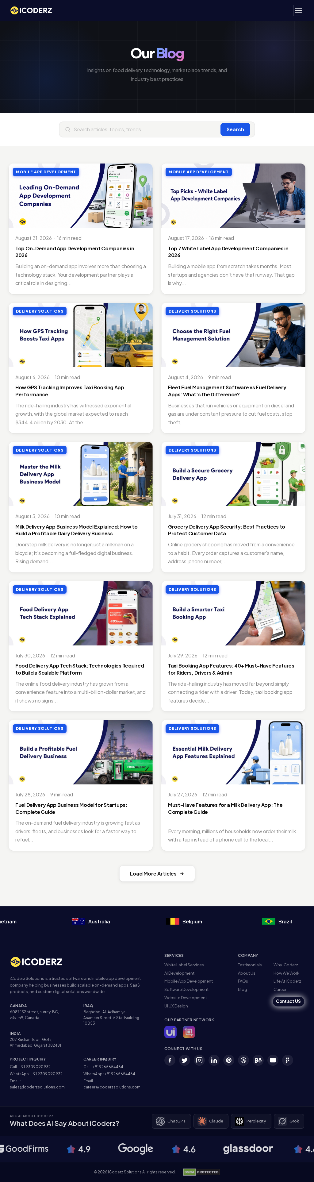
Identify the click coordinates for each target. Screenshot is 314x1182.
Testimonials (250, 964)
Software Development (186, 989)
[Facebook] (169, 1060)
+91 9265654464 (108, 1067)
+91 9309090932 (35, 1067)
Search (235, 129)
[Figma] (287, 1060)
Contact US (288, 1001)
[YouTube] (272, 1060)
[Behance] (258, 1060)
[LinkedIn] (214, 1060)
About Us (246, 973)
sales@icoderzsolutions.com (37, 1087)
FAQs (243, 981)
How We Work (286, 973)
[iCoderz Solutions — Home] (34, 10)
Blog (242, 989)
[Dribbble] (243, 1060)
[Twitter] (184, 1060)
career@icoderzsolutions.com (111, 1087)
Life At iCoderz (287, 981)
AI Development (179, 973)
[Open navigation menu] (298, 10)
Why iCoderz (286, 964)
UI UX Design (176, 1005)
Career (280, 989)
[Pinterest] (228, 1060)
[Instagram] (199, 1060)
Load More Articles (153, 873)
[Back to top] (299, 1171)
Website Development (185, 997)
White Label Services (184, 964)
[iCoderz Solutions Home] (40, 961)
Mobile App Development (188, 981)
